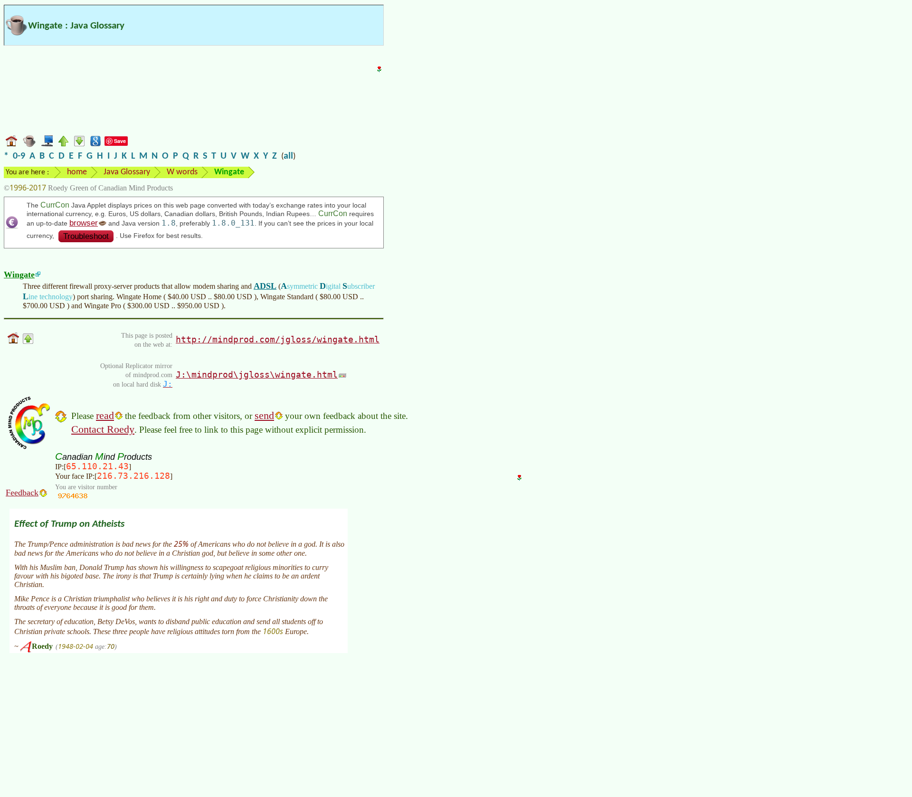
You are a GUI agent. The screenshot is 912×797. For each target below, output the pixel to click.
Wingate (19, 274)
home (77, 172)
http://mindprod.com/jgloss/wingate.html (278, 339)
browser (83, 223)
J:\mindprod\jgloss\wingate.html (257, 375)
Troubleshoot (86, 236)
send (264, 415)
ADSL (265, 286)
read (105, 415)
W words (182, 172)
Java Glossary (127, 172)
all (288, 156)
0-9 (19, 156)
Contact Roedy (102, 429)
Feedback (22, 492)
